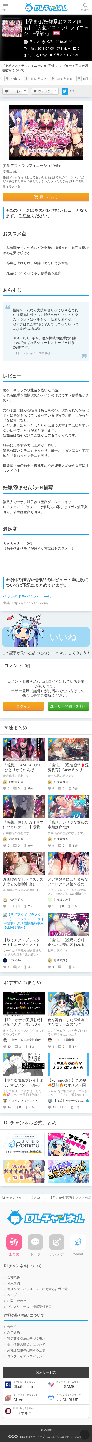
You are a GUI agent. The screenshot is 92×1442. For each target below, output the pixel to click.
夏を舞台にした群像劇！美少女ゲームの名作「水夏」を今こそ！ (68, 1024)
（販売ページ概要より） (39, 353)
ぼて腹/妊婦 (65, 78)
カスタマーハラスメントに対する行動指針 (37, 1289)
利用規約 (13, 1283)
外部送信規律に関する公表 (26, 1350)
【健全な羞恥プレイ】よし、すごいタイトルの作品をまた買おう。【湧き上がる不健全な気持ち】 (23, 1087)
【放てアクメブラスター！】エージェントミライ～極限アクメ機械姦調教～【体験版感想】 (23, 947)
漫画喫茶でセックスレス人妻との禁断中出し (23, 881)
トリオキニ (24, 1411)
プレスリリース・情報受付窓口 (29, 1307)
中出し (15, 78)
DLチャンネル (46, 7)
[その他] (71, 91)
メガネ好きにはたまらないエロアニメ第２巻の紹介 (68, 884)
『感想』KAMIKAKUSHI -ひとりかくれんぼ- (23, 767)
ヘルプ (12, 1295)
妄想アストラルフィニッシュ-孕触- (32, 165)
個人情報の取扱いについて (26, 1344)
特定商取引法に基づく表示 (26, 1338)
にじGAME (68, 1384)
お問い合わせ (16, 1301)
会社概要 (13, 1277)
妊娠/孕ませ (38, 78)
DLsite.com (24, 1384)
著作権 (12, 1326)
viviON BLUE (68, 1398)
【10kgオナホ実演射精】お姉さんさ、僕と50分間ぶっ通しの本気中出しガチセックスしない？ (23, 1027)
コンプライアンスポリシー (26, 1356)
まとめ (35, 1198)
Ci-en (25, 1398)
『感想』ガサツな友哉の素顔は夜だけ (68, 824)
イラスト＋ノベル (66, 55)
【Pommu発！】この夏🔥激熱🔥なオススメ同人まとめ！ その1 (67, 1085)
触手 (86, 78)
